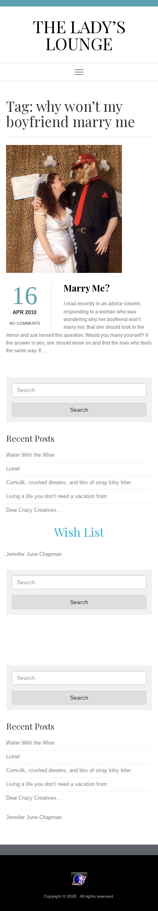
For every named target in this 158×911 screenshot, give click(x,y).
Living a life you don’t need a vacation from (56, 496)
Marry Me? (87, 288)
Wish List (79, 532)
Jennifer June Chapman (34, 554)
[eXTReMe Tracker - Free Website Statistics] (79, 879)
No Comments (24, 323)
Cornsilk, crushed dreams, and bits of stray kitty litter (68, 482)
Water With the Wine (30, 455)
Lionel (13, 469)
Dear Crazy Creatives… (34, 510)
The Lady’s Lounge (79, 34)
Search (79, 410)
